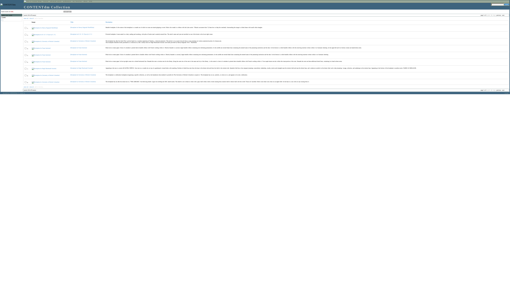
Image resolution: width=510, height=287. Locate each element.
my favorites (77, 1)
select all (26, 18)
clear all (31, 18)
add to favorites (39, 18)
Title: (71, 22)
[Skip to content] (30, 1)
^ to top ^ (506, 93)
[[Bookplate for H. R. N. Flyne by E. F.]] (44, 34)
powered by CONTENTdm (11, 93)
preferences (67, 1)
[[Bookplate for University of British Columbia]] (45, 75)
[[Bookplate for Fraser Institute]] (41, 48)
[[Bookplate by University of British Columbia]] (45, 41)
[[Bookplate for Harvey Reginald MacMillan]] (45, 28)
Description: (109, 22)
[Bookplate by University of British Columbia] (83, 41)
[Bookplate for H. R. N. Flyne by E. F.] (81, 34)
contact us (22, 93)
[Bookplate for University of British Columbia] (83, 75)
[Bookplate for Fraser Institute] (78, 47)
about (85, 1)
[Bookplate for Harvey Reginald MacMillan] (82, 27)
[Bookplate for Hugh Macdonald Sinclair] (81, 68)
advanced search (55, 1)
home (40, 1)
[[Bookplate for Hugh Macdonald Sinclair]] (44, 68)
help (90, 1)
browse (45, 1)
